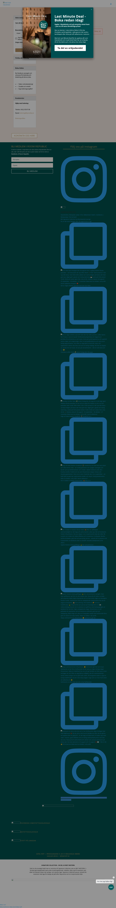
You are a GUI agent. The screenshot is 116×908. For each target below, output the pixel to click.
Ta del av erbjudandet (70, 48)
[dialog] (58, 32)
